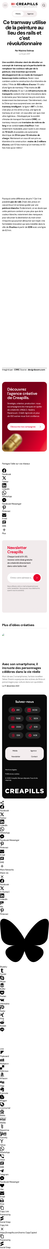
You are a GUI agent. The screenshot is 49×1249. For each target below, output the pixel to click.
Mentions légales (11, 770)
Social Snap (5, 1222)
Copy (31, 1232)
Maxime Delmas (26, 50)
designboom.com (36, 369)
